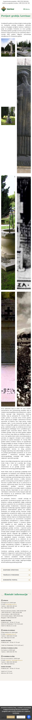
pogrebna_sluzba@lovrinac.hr (14, 660)
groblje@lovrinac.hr (10, 634)
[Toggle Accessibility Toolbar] (29, 717)
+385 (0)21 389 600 (23, 1)
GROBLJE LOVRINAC (9, 630)
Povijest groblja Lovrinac (15, 16)
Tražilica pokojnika (11, 575)
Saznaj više (20, 717)
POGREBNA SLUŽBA (9, 656)
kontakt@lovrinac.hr (11, 604)
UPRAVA (5, 600)
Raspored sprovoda (11, 570)
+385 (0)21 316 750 (24, 3)
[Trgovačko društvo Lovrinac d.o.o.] (7, 9)
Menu (27, 9)
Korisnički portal (10, 580)
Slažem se (11, 717)
